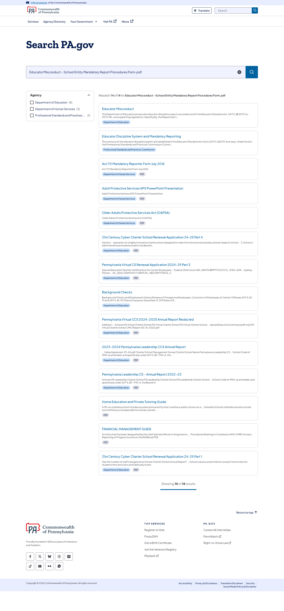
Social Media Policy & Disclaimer (239, 586)
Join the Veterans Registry (160, 549)
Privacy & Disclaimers (206, 583)
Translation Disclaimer (232, 583)
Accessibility (185, 583)
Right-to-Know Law (215, 542)
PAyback (150, 555)
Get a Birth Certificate (158, 542)
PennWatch (210, 536)
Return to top (244, 512)
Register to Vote (154, 530)
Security (250, 583)
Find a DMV (151, 536)
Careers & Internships (217, 530)
